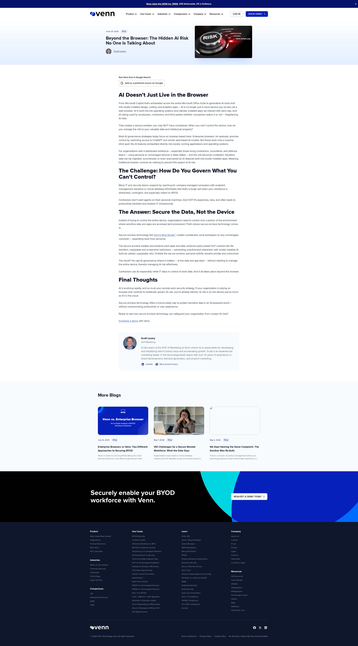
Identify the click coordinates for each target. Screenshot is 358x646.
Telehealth (94, 572)
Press (233, 544)
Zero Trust (186, 570)
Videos (234, 599)
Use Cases (145, 14)
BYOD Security (138, 536)
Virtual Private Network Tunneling (196, 574)
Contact (234, 540)
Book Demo (255, 14)
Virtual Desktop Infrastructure (195, 559)
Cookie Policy (220, 636)
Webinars (235, 606)
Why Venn (94, 547)
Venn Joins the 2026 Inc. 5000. (162, 4)
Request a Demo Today (248, 496)
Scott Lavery (120, 51)
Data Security (187, 589)
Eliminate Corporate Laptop (144, 600)
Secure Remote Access (192, 566)
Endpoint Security (189, 585)
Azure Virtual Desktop (191, 540)
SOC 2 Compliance (190, 597)
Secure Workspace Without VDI (146, 608)
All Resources (237, 576)
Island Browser (188, 544)
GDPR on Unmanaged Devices (145, 585)
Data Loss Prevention (191, 593)
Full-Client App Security (142, 570)
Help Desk (235, 559)
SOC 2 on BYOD (139, 593)
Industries (163, 14)
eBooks (234, 584)
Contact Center (138, 540)
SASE (92, 601)
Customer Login (238, 563)
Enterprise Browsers (99, 597)
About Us (235, 536)
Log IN (236, 14)
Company (198, 14)
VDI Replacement (139, 612)
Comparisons (180, 14)
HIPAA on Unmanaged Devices (145, 589)
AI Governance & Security (143, 555)
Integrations (95, 540)
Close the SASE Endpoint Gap (145, 559)
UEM (92, 605)
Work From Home (140, 581)
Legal (233, 551)
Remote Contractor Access (144, 547)
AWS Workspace (189, 547)
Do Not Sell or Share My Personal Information (248, 636)
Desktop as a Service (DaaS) (194, 578)
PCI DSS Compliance (191, 604)
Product (130, 14)
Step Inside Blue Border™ (101, 536)
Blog (233, 603)
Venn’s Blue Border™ (165, 235)
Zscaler (185, 608)
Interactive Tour (238, 610)
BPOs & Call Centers (99, 565)
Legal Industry (96, 580)
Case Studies (237, 580)
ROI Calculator (96, 551)
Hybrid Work (137, 578)
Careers (234, 555)
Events (234, 547)
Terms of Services (189, 636)
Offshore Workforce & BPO (144, 544)
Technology (95, 576)
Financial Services (98, 569)
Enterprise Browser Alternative (145, 566)
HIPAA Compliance (190, 600)
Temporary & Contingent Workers (146, 551)
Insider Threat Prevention (143, 574)
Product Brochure (98, 544)
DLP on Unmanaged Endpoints (145, 563)
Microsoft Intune (189, 551)
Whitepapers (236, 591)
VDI (91, 593)
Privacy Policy (205, 636)
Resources (215, 14)
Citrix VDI (186, 536)
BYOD (184, 555)
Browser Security (189, 563)
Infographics (236, 587)
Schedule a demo (128, 320)
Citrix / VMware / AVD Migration (146, 597)
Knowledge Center (239, 595)
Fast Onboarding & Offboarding (146, 604)
